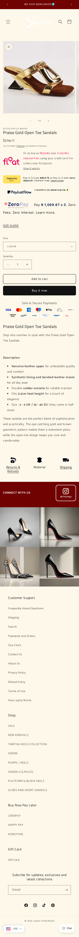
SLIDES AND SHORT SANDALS (27, 790)
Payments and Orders (21, 636)
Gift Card (13, 860)
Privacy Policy (17, 672)
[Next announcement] (71, 4)
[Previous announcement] (7, 4)
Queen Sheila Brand (44, 921)
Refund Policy (16, 682)
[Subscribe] (66, 890)
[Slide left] (30, 120)
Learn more (57, 180)
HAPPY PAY (15, 825)
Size (5, 238)
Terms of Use (16, 691)
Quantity (8, 257)
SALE (11, 726)
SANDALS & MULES (20, 772)
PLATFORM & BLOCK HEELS (26, 781)
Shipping (20, 146)
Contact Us (15, 654)
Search (12, 627)
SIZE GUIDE (11, 226)
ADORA (13, 753)
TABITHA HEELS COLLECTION (27, 744)
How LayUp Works (20, 700)
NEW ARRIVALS (18, 735)
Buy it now (39, 290)
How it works (31, 168)
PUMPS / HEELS (18, 763)
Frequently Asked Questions (26, 608)
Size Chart (14, 645)
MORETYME (15, 834)
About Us (14, 663)
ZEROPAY (14, 816)
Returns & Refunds (13, 469)
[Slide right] (48, 120)
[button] (8, 21)
